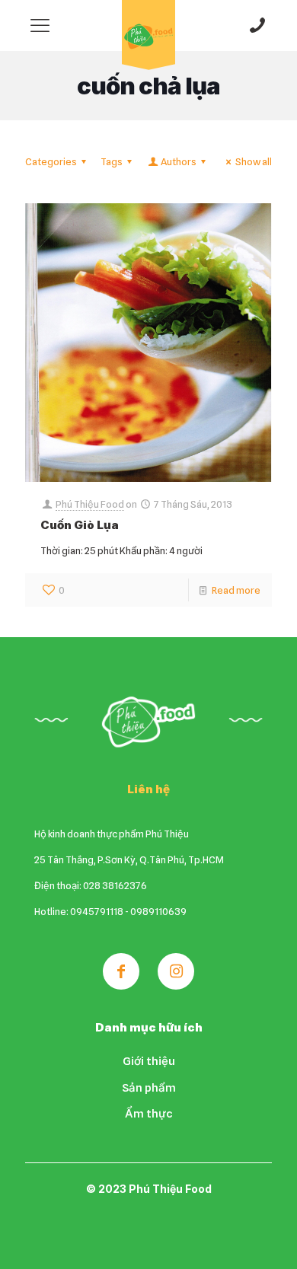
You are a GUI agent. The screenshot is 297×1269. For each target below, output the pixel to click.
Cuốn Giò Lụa (79, 525)
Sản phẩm (149, 1088)
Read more (236, 590)
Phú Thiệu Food (90, 504)
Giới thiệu (149, 1061)
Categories (51, 161)
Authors (178, 161)
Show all (253, 161)
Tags (112, 161)
